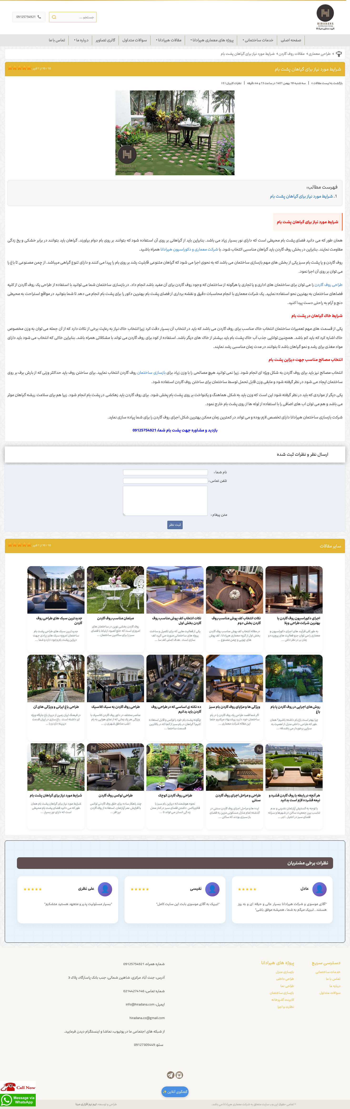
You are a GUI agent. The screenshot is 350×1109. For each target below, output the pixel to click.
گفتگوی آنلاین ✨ (175, 1091)
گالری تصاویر (105, 40)
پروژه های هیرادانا (277, 962)
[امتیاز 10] (30, 67)
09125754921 (28, 16)
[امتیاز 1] (9, 67)
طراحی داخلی (285, 978)
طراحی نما (287, 986)
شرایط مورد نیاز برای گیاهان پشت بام (248, 54)
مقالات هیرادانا (169, 40)
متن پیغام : (219, 514)
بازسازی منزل (285, 972)
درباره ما (82, 40)
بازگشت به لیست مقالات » (327, 83)
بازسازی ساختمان (151, 372)
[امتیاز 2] (11, 67)
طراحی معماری (320, 54)
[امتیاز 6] (21, 67)
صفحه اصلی (291, 40)
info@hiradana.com (140, 1004)
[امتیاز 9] (28, 67)
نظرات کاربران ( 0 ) (231, 83)
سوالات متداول (134, 40)
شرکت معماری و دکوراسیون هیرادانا (189, 249)
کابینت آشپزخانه (282, 999)
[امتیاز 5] (18, 67)
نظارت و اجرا (286, 1007)
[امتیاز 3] (13, 67)
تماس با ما (57, 40)
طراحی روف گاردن (329, 285)
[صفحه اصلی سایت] (325, 17)
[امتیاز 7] (23, 67)
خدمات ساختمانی (259, 40)
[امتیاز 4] (16, 67)
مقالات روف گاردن (292, 54)
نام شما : (220, 472)
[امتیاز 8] (25, 67)
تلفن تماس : (218, 480)
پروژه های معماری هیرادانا (213, 40)
